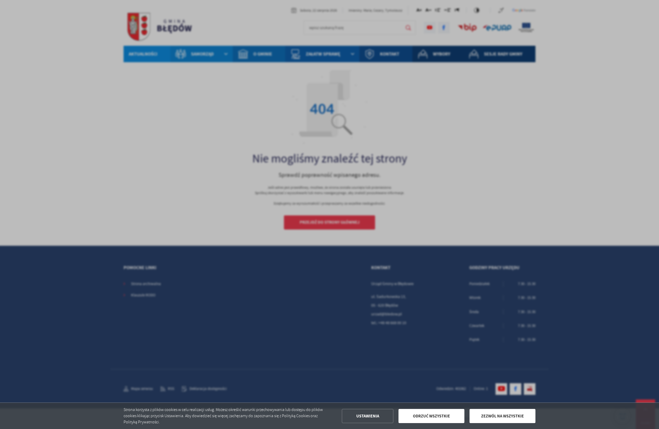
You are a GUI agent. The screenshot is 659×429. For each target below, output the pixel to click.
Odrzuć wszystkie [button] (431, 416)
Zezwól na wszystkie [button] (502, 416)
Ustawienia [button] (367, 416)
